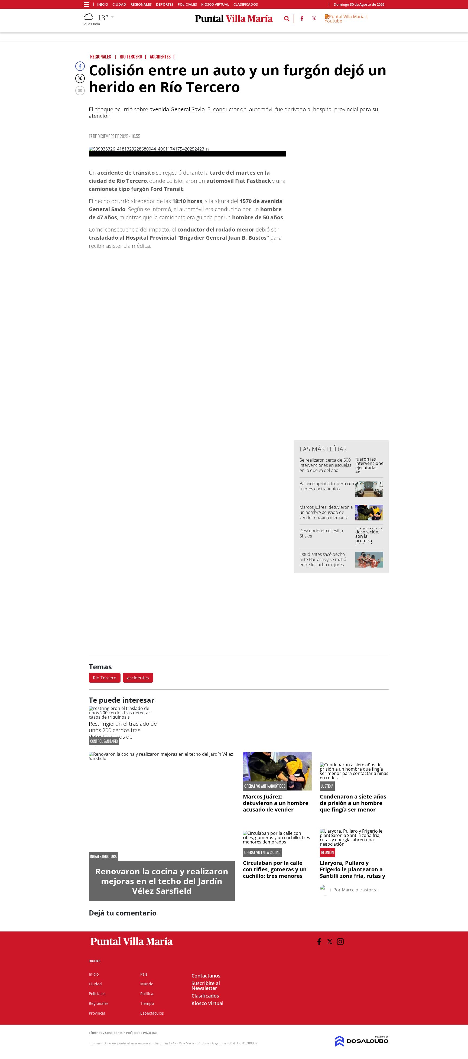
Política (146, 993)
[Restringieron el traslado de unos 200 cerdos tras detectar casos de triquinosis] (123, 717)
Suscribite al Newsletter (205, 985)
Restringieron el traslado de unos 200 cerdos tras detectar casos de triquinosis (123, 733)
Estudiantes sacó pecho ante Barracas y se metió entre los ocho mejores (323, 559)
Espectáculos (152, 1013)
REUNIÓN (327, 852)
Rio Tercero (104, 678)
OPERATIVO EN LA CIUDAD (262, 852)
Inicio (102, 4)
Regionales (141, 4)
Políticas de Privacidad (142, 1033)
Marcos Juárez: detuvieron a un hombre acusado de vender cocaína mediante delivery (326, 515)
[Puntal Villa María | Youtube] (354, 21)
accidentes (138, 678)
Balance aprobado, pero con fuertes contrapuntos (327, 486)
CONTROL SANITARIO (104, 741)
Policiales (187, 4)
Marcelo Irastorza (360, 890)
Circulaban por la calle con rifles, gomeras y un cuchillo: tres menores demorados (275, 872)
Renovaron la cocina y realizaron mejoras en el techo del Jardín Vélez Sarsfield (161, 881)
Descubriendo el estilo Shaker (321, 533)
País (144, 974)
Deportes (164, 4)
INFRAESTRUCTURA (103, 856)
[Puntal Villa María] (132, 945)
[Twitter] (80, 78)
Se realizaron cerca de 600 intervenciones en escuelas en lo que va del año (325, 465)
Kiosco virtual (215, 4)
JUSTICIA (327, 786)
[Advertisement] (341, 327)
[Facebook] (80, 66)
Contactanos (205, 975)
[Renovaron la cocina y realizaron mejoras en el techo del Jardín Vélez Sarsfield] (162, 806)
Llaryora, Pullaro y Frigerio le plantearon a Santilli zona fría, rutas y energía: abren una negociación (352, 875)
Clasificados (245, 4)
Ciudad (119, 4)
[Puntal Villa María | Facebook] (302, 19)
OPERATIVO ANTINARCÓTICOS (264, 786)
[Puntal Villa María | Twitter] (314, 19)
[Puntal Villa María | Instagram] (340, 941)
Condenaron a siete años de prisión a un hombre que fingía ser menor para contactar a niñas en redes (354, 809)
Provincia (97, 1013)
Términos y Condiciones (105, 1033)
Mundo (146, 983)
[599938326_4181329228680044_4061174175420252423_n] (187, 152)
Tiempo (147, 1003)
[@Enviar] (80, 90)
